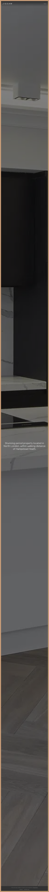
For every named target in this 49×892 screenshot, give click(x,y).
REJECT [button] (21, 889)
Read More (35, 887)
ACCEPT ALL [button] (26, 889)
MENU (45, 3)
